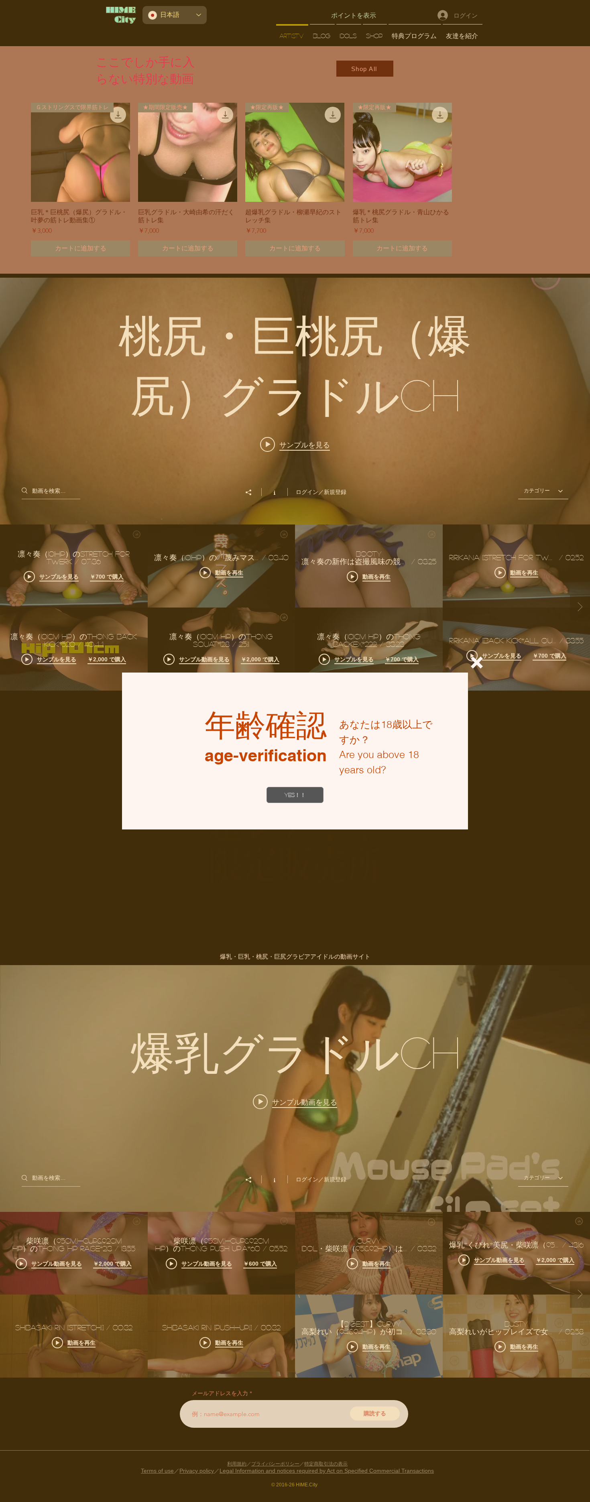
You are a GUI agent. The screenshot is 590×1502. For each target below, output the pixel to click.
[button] (477, 662)
